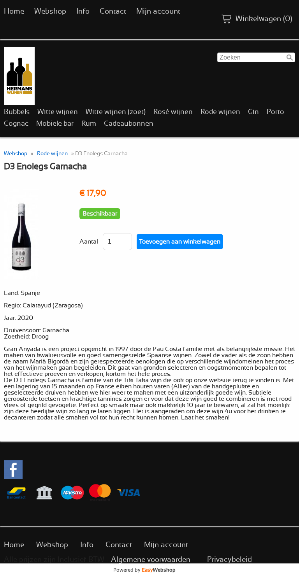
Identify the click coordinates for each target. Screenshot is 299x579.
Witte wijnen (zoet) (116, 112)
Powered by (144, 570)
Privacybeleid (229, 559)
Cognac (16, 123)
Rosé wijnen (173, 112)
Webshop (50, 11)
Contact (113, 11)
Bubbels (17, 112)
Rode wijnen (220, 112)
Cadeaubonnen (128, 123)
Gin (253, 112)
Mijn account (158, 11)
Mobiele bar (55, 123)
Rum (88, 123)
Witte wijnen (57, 112)
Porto (275, 112)
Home (14, 11)
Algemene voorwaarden (150, 559)
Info (83, 11)
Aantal (88, 242)
